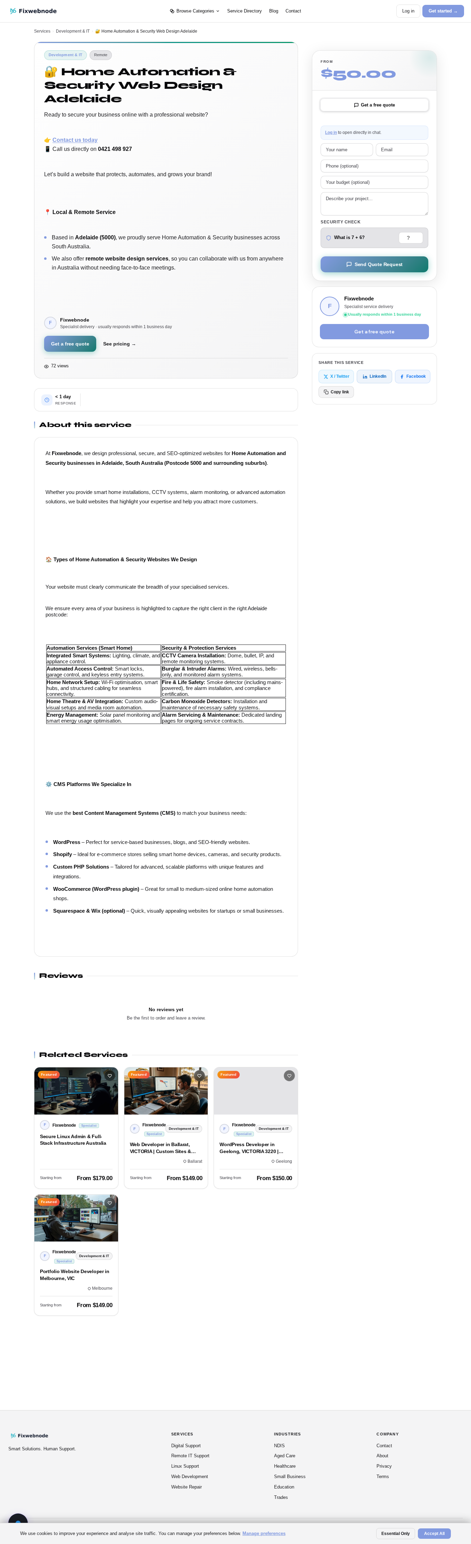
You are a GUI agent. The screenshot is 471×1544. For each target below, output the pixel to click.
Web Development (189, 1476)
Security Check (341, 222)
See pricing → (119, 344)
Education (284, 1487)
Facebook (416, 376)
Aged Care (284, 1455)
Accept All (434, 1533)
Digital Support (186, 1445)
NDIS (279, 1445)
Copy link (340, 392)
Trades (281, 1497)
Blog (273, 11)
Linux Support (185, 1466)
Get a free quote (70, 344)
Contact (293, 11)
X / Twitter (339, 376)
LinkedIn (378, 376)
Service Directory (244, 11)
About (382, 1455)
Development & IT (73, 31)
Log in (408, 11)
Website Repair (186, 1487)
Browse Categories (195, 11)
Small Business (290, 1476)
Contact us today (75, 140)
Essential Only (395, 1533)
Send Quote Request (379, 264)
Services (42, 31)
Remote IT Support (190, 1455)
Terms (383, 1476)
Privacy (384, 1466)
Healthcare (285, 1466)
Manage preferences (264, 1533)
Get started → (443, 11)
